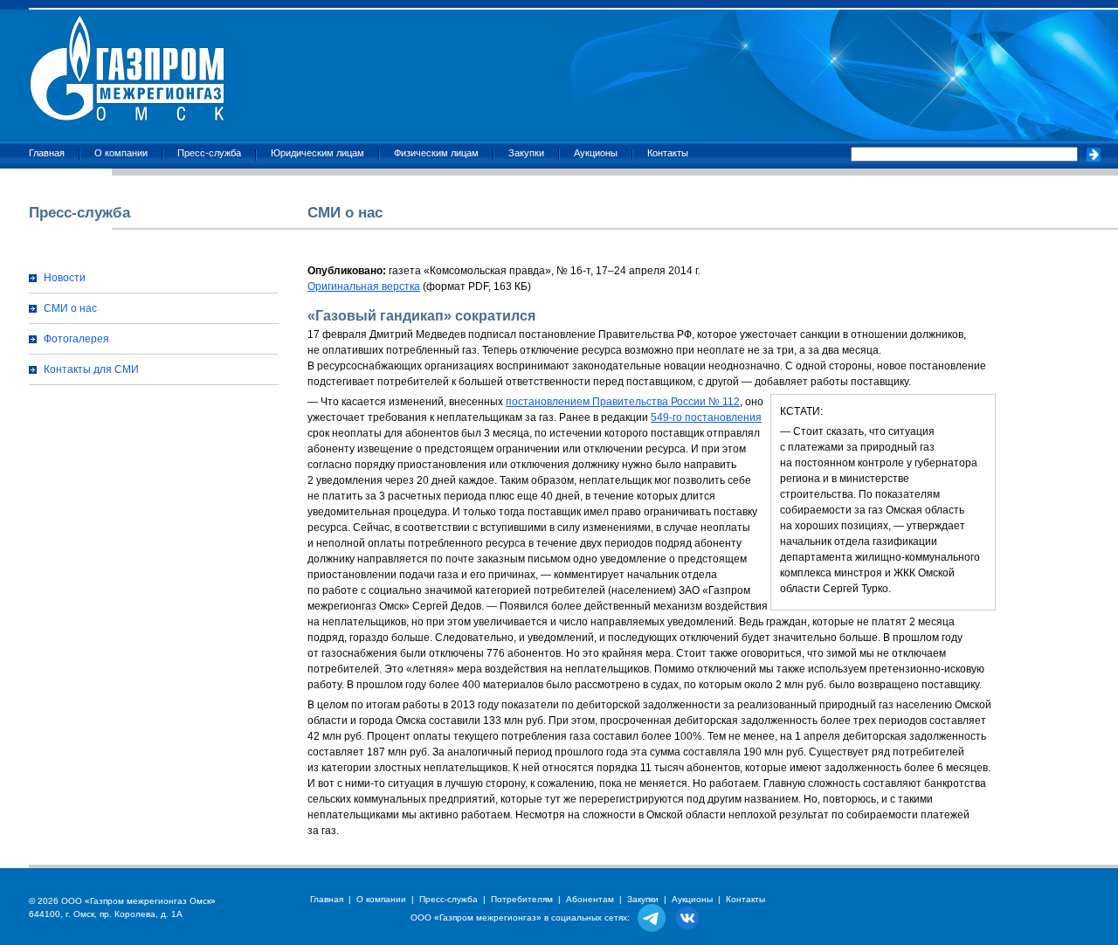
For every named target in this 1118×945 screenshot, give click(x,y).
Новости (65, 278)
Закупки (526, 153)
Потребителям (522, 899)
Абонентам (590, 899)
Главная (47, 153)
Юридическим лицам (317, 153)
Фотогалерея (76, 339)
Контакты (667, 153)
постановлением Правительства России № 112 (623, 402)
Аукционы (596, 153)
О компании (121, 153)
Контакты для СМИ (91, 369)
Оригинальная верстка (363, 286)
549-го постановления (706, 417)
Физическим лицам (436, 153)
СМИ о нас (70, 308)
